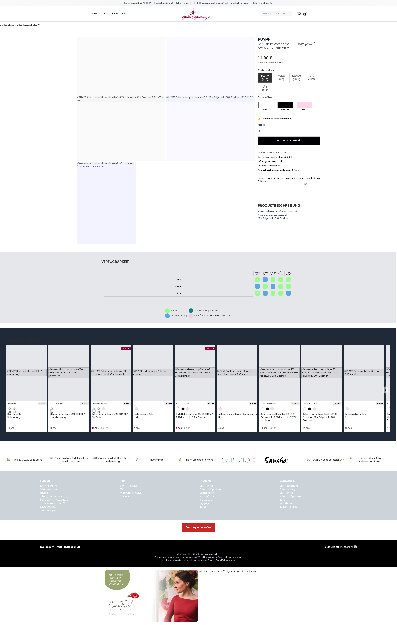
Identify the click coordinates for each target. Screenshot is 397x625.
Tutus (203, 507)
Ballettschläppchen (210, 489)
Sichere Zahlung (128, 485)
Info (105, 13)
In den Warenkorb (289, 140)
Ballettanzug (206, 485)
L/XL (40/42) (265, 88)
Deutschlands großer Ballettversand (172, 3)
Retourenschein (48, 489)
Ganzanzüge (206, 500)
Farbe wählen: (266, 97)
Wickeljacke (286, 503)
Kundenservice (48, 507)
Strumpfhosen (207, 496)
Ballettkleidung (288, 489)
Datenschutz (72, 547)
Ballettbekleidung (289, 485)
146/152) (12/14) (296, 78)
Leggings (204, 503)
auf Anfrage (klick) (211, 315)
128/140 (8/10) (281, 78)
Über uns (124, 496)
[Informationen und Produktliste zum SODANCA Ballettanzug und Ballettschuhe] (113, 460)
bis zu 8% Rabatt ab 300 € (54, 503)
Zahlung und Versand (51, 496)
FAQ (122, 489)
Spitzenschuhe (208, 492)
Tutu (282, 500)
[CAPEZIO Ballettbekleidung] (241, 459)
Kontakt (44, 492)
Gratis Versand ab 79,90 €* (137, 3)
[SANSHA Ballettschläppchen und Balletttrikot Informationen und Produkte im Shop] (284, 459)
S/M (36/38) (312, 78)
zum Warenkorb (48, 485)
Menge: (262, 124)
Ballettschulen (120, 13)
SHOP (95, 13)
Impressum (47, 547)
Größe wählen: (266, 70)
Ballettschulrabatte (263, 3)
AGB (59, 547)
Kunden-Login (47, 510)
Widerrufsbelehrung (130, 492)
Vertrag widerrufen (198, 527)
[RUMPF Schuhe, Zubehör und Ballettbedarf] (156, 459)
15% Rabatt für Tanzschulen (54, 500)
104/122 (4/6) (265, 78)
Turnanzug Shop (288, 507)
